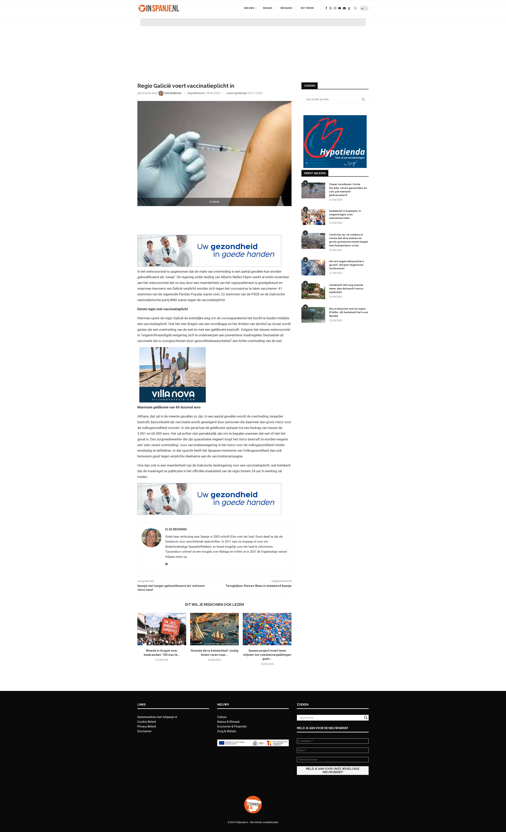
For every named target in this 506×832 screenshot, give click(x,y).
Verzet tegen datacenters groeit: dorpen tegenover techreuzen (346, 265)
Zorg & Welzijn (226, 731)
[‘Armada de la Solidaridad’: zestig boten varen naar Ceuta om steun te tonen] (214, 629)
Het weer (307, 8)
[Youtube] (339, 8)
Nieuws (249, 8)
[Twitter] (330, 8)
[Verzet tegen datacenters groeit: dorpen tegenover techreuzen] (313, 267)
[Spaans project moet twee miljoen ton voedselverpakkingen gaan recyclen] (267, 629)
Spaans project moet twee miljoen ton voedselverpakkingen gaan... (267, 654)
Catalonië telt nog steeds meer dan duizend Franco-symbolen (346, 289)
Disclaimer (144, 731)
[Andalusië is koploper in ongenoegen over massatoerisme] (313, 217)
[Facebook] (326, 8)
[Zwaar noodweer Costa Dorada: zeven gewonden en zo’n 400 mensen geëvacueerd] (313, 190)
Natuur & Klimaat (228, 722)
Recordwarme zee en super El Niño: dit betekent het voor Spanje (348, 312)
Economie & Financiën (232, 726)
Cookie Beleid (146, 722)
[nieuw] (172, 350)
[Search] (355, 8)
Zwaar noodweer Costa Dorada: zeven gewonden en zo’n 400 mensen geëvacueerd (348, 190)
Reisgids (286, 8)
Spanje (267, 8)
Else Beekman (176, 529)
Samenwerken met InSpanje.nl (157, 717)
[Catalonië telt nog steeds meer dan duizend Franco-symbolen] (313, 291)
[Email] (344, 8)
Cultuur (222, 717)
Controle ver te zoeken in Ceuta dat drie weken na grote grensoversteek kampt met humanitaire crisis (348, 240)
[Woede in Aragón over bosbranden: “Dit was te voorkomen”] (161, 629)
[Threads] (349, 8)
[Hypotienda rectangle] (335, 117)
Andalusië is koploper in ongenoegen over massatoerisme (345, 214)
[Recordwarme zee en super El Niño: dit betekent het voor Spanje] (313, 315)
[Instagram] (335, 8)
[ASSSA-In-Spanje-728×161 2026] (209, 238)
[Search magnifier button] (366, 717)
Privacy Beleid (146, 726)
